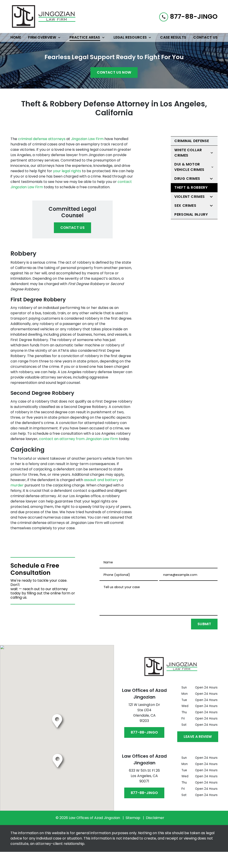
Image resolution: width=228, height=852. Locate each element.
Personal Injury (191, 214)
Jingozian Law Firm (87, 138)
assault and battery (101, 479)
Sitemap (133, 817)
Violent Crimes (189, 196)
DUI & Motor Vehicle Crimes (189, 167)
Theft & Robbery (191, 187)
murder (17, 485)
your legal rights (67, 171)
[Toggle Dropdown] (60, 37)
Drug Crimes (187, 178)
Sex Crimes (185, 205)
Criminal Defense (191, 140)
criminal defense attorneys (41, 138)
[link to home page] (43, 16)
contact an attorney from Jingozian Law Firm (78, 438)
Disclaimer (155, 817)
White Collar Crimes (188, 152)
